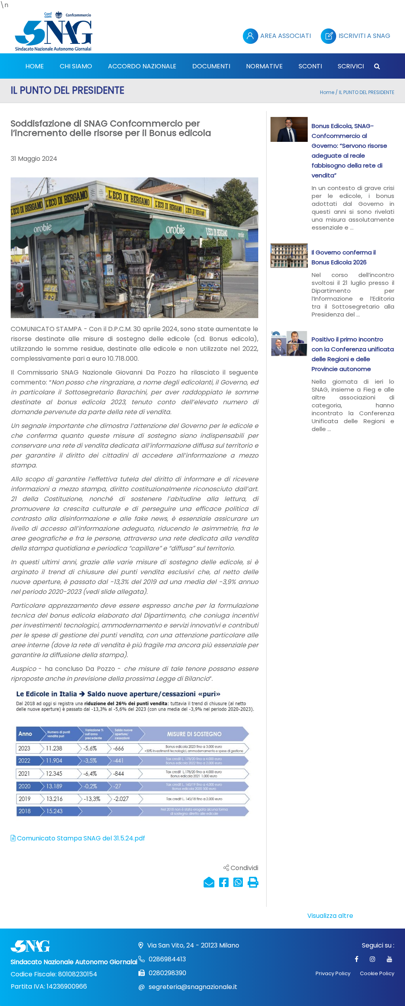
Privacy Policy (333, 973)
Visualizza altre (330, 915)
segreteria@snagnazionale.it (193, 986)
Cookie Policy (377, 973)
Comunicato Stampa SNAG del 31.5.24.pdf (80, 838)
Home (327, 92)
